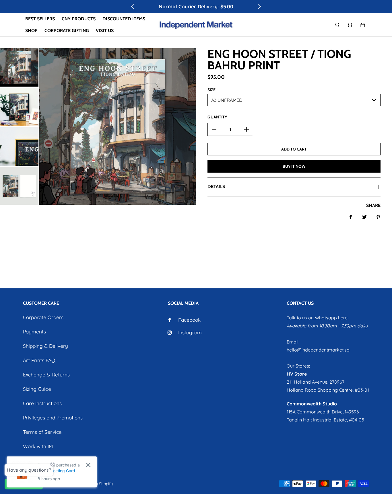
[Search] (337, 25)
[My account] (350, 25)
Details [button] (216, 186)
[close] (88, 465)
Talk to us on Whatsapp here (317, 318)
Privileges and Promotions (53, 418)
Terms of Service (42, 432)
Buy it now (294, 166)
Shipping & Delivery (45, 346)
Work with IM (38, 446)
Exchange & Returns (46, 375)
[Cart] (362, 25)
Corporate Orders (43, 317)
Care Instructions (42, 403)
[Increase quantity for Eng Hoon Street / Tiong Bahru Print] (246, 129)
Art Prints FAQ (39, 360)
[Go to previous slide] (133, 6)
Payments (34, 332)
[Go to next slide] (259, 6)
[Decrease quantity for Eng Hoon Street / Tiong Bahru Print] (214, 129)
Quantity (217, 117)
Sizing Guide (37, 389)
